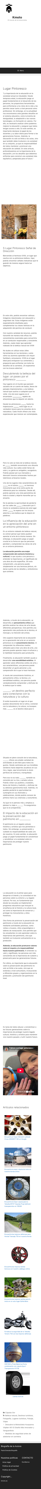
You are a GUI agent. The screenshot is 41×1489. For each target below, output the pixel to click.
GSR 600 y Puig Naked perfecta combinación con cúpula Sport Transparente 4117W (15, 1366)
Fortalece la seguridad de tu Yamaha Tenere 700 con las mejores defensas (17, 1333)
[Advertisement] (20, 45)
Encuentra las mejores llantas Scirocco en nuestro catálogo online (17, 1268)
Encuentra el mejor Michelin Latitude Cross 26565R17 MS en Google (17, 1138)
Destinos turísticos (25, 1416)
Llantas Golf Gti (18, 1396)
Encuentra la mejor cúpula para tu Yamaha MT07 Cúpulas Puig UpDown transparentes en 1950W (17, 1204)
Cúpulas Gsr (10, 1413)
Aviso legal (6, 1462)
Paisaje (30, 1419)
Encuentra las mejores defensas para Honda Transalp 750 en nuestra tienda (17, 1235)
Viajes (5, 1422)
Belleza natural (11, 1416)
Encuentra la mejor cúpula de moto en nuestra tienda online (17, 1170)
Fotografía (7, 1419)
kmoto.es (4, 1481)
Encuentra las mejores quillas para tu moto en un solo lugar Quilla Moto (17, 1300)
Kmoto (17, 17)
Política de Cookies (9, 1470)
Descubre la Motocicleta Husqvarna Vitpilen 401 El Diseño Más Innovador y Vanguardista (18, 1428)
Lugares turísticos (19, 1419)
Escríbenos (26, 1462)
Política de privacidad (10, 1466)
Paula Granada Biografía (9, 1450)
